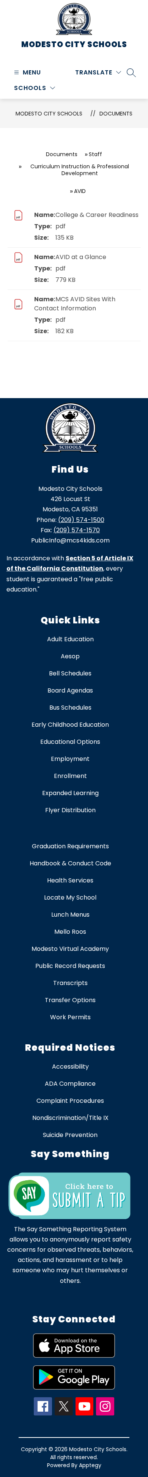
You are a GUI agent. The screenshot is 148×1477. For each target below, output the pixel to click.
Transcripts (70, 983)
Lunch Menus (70, 914)
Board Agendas (70, 690)
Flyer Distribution (70, 810)
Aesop (70, 656)
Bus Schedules (70, 707)
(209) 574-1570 (77, 530)
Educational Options (70, 741)
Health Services (70, 880)
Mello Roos (70, 931)
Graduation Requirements (70, 846)
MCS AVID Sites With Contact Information (74, 304)
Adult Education (70, 639)
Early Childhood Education (70, 724)
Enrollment (70, 776)
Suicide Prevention (70, 1135)
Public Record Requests (70, 965)
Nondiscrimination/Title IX (70, 1117)
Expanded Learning (70, 793)
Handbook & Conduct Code (70, 863)
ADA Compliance (70, 1083)
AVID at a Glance (80, 257)
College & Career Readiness (97, 214)
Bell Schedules (70, 673)
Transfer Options (70, 1000)
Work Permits (70, 1017)
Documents (115, 113)
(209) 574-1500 (81, 520)
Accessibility (70, 1066)
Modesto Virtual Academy (70, 948)
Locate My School (70, 897)
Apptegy (90, 1465)
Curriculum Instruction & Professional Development (79, 170)
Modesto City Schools (49, 113)
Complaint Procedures (70, 1100)
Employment (70, 758)
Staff (95, 154)
